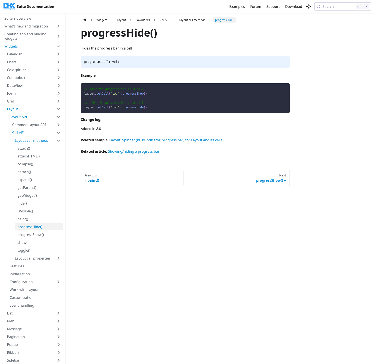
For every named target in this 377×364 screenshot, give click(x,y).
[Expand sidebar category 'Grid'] (58, 101)
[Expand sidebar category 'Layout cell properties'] (58, 258)
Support (273, 6)
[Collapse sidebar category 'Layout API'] (58, 116)
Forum (255, 6)
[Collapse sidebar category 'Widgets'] (58, 46)
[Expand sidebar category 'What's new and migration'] (58, 26)
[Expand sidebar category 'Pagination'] (58, 336)
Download (293, 6)
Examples (237, 6)
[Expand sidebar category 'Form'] (58, 93)
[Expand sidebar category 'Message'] (58, 328)
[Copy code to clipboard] (284, 88)
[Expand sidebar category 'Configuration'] (58, 281)
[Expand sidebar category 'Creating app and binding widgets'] (58, 36)
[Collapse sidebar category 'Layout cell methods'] (58, 140)
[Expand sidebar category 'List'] (58, 313)
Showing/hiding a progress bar (133, 151)
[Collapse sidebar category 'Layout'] (58, 109)
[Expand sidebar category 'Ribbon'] (58, 352)
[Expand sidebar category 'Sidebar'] (58, 360)
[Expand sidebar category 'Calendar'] (58, 54)
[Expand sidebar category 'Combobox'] (58, 77)
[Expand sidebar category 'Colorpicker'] (58, 69)
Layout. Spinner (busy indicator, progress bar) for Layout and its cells (165, 140)
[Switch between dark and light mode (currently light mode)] (308, 6)
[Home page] (85, 20)
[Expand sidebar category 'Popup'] (58, 344)
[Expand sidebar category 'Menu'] (58, 321)
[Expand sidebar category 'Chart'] (58, 61)
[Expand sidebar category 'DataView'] (58, 85)
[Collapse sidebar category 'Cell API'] (58, 132)
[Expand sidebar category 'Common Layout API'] (58, 124)
